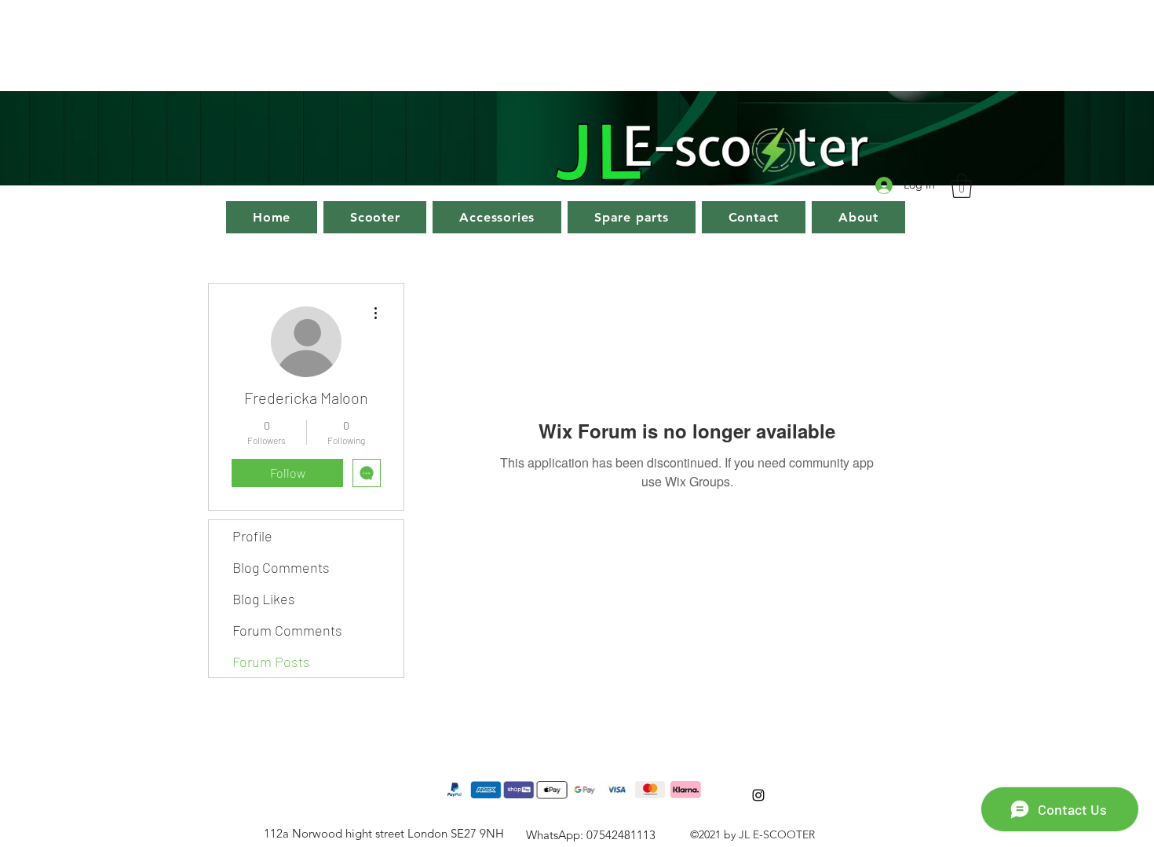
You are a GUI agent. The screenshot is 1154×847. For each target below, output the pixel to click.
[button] (961, 186)
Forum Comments (287, 630)
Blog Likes (263, 598)
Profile (252, 535)
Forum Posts (271, 661)
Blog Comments (281, 567)
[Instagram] (758, 795)
